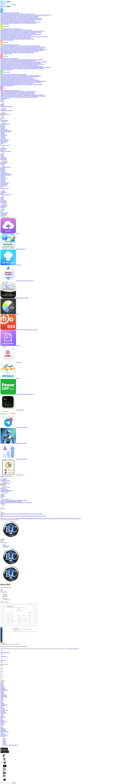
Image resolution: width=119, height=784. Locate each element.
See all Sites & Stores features (6, 69)
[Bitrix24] (5, 2)
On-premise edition (4, 710)
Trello (1, 719)
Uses (1, 707)
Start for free (2, 3)
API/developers (3, 730)
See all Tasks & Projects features (6, 40)
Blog (1, 701)
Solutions (2, 703)
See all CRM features (4, 24)
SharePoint (2, 723)
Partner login (3, 736)
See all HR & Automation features (7, 85)
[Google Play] (4, 752)
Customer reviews (4, 704)
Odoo (1, 725)
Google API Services (4, 731)
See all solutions (3, 214)
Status (1, 698)
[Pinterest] (4, 777)
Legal (4, 738)
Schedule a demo (3, 696)
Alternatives (2, 705)
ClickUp (2, 716)
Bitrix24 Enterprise (4, 690)
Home (4, 544)
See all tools (2, 99)
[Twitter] (4, 760)
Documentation (3, 712)
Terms (4, 739)
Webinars (2, 693)
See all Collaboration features (6, 53)
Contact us (2, 686)
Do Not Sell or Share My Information (10, 745)
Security (4, 742)
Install (2, 540)
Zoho (1, 718)
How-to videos (3, 694)
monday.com (3, 717)
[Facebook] (4, 757)
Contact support (3, 695)
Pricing (1, 100)
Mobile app (2, 728)
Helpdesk (2, 692)
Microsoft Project (3, 721)
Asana (1, 714)
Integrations (2, 215)
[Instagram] (4, 770)
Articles (2, 702)
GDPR (4, 741)
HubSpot (2, 720)
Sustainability (3, 689)
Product (2, 683)
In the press (2, 688)
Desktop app (2, 729)
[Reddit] (4, 780)
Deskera (2, 722)
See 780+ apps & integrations (6, 475)
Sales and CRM (6, 545)
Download (2, 711)
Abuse (4, 743)
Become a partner (3, 735)
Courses (2, 699)
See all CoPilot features (5, 98)
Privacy (4, 740)
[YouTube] (4, 767)
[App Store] (4, 749)
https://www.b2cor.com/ (74, 648)
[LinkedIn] (4, 773)
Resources (2, 708)
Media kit (2, 685)
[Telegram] (4, 763)
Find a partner (3, 734)
